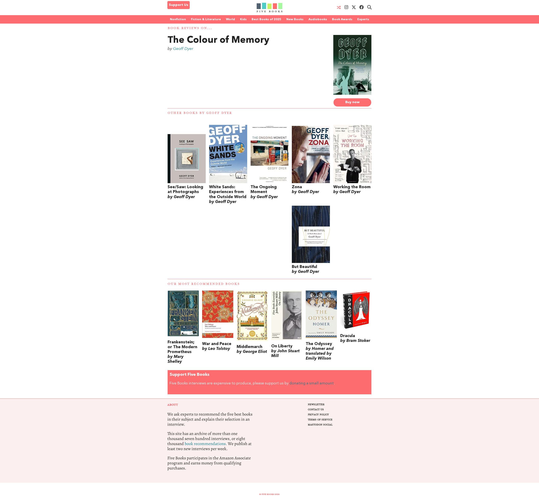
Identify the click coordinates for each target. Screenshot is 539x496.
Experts (363, 19)
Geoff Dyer (183, 49)
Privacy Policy (318, 414)
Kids (243, 19)
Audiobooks (317, 19)
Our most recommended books (204, 284)
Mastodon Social (320, 424)
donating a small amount (312, 383)
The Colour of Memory (218, 40)
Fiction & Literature (206, 19)
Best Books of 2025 (266, 19)
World (230, 19)
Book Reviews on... (190, 28)
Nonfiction (178, 19)
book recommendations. (206, 444)
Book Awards (342, 19)
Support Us (178, 5)
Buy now (352, 102)
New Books (294, 19)
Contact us (316, 409)
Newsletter (316, 404)
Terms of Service (320, 419)
